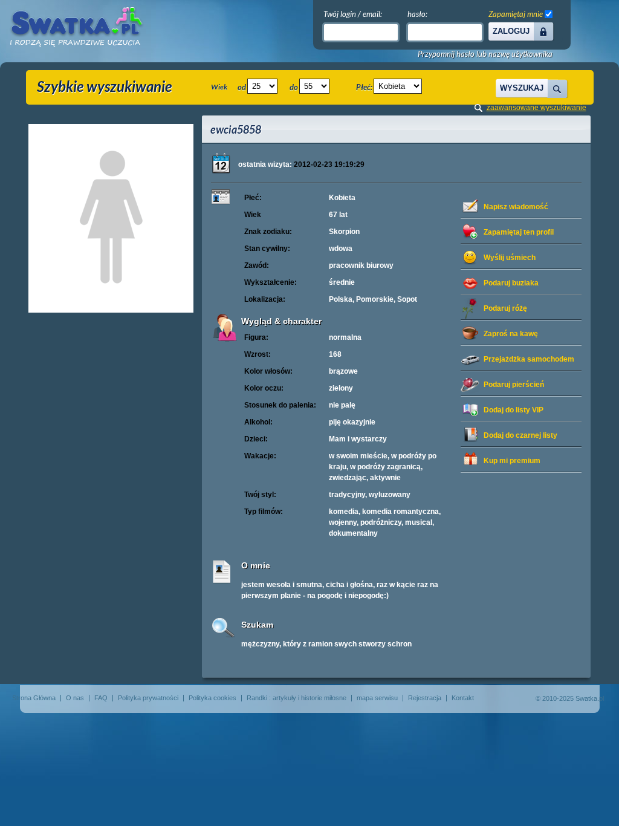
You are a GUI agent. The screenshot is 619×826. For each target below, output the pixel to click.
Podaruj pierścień (514, 384)
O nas (75, 697)
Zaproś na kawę (511, 334)
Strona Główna (34, 697)
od (242, 87)
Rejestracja (424, 697)
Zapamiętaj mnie (515, 14)
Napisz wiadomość (516, 207)
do (294, 87)
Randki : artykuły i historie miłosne (296, 697)
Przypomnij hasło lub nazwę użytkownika (485, 54)
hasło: (417, 14)
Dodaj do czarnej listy (520, 435)
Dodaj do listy (513, 410)
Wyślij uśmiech (510, 257)
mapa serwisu (377, 697)
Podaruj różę (505, 308)
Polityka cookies (212, 697)
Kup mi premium (512, 461)
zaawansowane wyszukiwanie (536, 107)
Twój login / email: (352, 14)
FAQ (101, 697)
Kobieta (342, 197)
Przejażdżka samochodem (529, 359)
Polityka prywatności (148, 697)
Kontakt (463, 697)
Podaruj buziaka (511, 283)
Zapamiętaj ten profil (519, 232)
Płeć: (364, 87)
